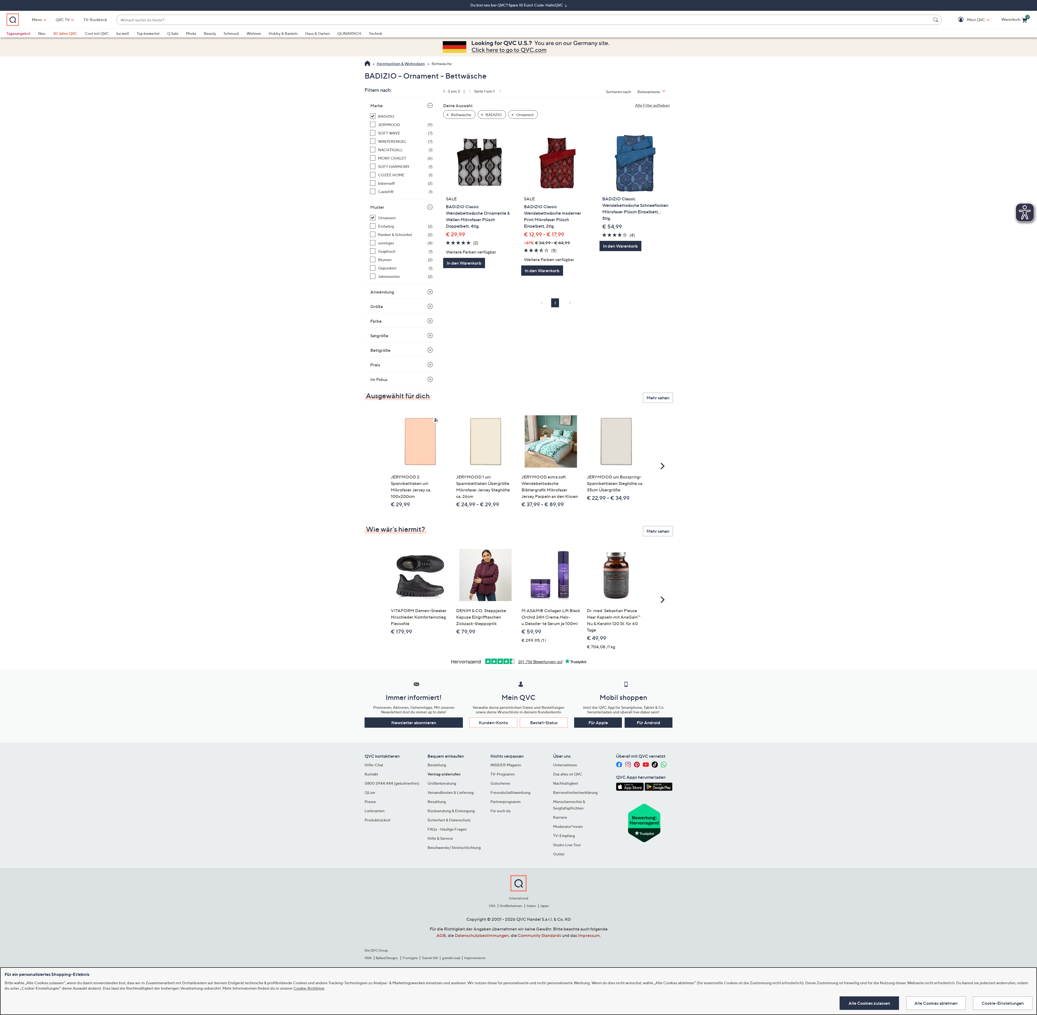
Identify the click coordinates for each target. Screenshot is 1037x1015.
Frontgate (410, 958)
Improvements (475, 958)
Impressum (589, 935)
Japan (544, 906)
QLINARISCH (349, 33)
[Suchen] (936, 20)
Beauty (210, 33)
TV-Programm (502, 774)
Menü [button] (37, 19)
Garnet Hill (430, 958)
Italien (531, 906)
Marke (376, 105)
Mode (191, 33)
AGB (441, 935)
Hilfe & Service (440, 838)
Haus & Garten (317, 33)
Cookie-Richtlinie (309, 988)
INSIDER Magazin (505, 765)
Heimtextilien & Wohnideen (401, 63)
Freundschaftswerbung (510, 792)
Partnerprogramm (505, 801)
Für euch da (500, 810)
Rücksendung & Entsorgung (451, 810)
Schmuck (231, 33)
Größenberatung (441, 783)
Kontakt (371, 774)
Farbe (376, 321)
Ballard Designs (387, 958)
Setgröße (379, 335)
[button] (968, 19)
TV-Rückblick (95, 19)
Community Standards (539, 935)
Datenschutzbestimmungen (482, 935)
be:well (122, 33)
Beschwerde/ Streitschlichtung (454, 847)
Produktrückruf (377, 820)
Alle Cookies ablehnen (936, 1003)
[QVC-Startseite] (367, 64)
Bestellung (436, 765)
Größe (376, 306)
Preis (375, 364)
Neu (41, 33)
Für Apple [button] (598, 722)
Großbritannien (511, 906)
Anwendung (382, 292)
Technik (375, 33)
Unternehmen (565, 765)
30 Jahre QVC (65, 33)
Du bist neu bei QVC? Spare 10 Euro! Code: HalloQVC (517, 5)
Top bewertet (148, 33)
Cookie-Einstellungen (1003, 1003)
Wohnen (254, 33)
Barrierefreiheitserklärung (575, 792)
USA (492, 906)
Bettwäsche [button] (460, 114)
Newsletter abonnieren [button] (413, 722)
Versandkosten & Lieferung (450, 792)
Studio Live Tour (567, 844)
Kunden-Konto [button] (493, 722)
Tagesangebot (18, 33)
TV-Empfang (564, 835)
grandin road (451, 958)
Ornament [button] (524, 114)
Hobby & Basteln (283, 33)
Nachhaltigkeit (565, 783)
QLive (370, 792)
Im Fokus (379, 379)
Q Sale (173, 33)
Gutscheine (500, 783)
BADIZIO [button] (493, 114)
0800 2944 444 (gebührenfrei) (392, 783)
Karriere (560, 817)
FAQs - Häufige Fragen (447, 829)
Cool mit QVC (97, 33)
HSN (368, 958)
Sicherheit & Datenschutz (449, 820)
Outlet (558, 854)
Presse (370, 801)
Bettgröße (380, 350)
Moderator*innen (568, 826)
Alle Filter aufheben (652, 105)
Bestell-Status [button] (544, 722)
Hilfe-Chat (374, 765)
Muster (377, 207)
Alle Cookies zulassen (869, 1003)
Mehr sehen (658, 397)
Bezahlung (436, 801)
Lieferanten (375, 810)
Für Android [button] (648, 722)
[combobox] (524, 20)
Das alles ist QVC (567, 774)
